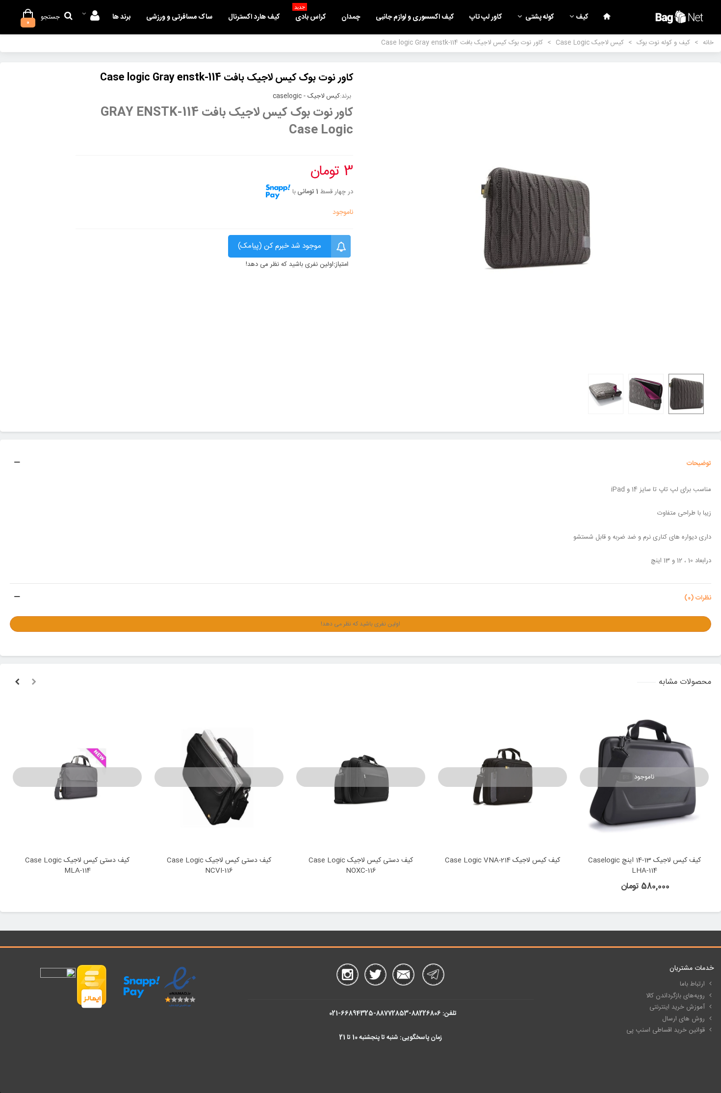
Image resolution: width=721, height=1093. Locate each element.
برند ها (121, 17)
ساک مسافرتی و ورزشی (179, 17)
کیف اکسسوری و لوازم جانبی (415, 17)
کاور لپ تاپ (485, 17)
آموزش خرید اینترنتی (677, 1007)
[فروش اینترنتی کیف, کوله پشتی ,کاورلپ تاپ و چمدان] (679, 17)
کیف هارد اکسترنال (254, 17)
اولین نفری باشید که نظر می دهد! (290, 265)
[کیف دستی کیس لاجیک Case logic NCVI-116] (218, 777)
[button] (33, 682)
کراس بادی (310, 14)
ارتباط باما (692, 984)
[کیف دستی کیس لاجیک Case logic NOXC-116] (360, 777)
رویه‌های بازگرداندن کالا (675, 995)
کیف (582, 17)
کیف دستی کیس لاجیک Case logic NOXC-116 (361, 866)
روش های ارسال (683, 1019)
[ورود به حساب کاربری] (90, 17)
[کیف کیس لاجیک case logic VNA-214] (502, 777)
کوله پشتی (539, 17)
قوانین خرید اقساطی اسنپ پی (665, 1030)
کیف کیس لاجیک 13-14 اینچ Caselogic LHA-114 (644, 866)
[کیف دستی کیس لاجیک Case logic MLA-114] (77, 777)
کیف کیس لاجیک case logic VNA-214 (502, 861)
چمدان (350, 17)
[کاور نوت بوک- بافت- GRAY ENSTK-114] (536, 219)
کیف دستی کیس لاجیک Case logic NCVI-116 (219, 866)
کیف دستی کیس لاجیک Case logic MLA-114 (77, 866)
